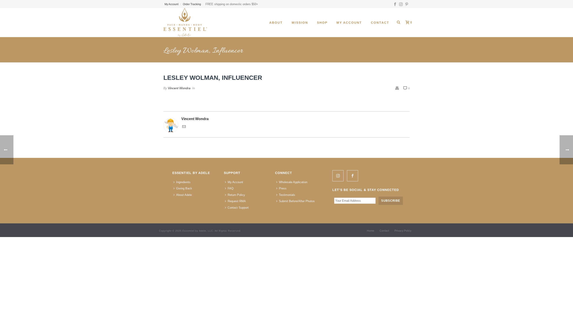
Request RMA (237, 201)
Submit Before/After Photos (297, 201)
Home (370, 230)
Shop (322, 22)
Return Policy (236, 195)
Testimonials (287, 195)
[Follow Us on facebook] (352, 175)
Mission (300, 22)
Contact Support (238, 207)
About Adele (184, 195)
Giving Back (184, 188)
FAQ (230, 188)
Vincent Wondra (179, 88)
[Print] (397, 88)
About (276, 22)
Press (282, 188)
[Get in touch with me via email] (184, 127)
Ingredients (183, 182)
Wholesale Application (293, 182)
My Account (349, 22)
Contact (380, 22)
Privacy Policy (402, 230)
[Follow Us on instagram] (338, 175)
